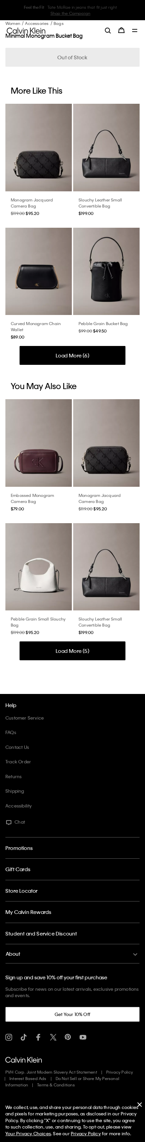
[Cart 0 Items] (121, 30)
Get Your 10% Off (72, 1014)
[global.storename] (26, 30)
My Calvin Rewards (28, 912)
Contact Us (17, 747)
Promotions (19, 848)
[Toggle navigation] (135, 31)
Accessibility (18, 805)
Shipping (14, 791)
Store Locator (21, 890)
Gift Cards (17, 869)
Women (60, 13)
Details (88, 13)
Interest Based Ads (28, 1078)
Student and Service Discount (41, 933)
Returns (13, 776)
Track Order (18, 761)
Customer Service (24, 718)
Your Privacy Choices (28, 1133)
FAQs (10, 732)
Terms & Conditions (56, 1084)
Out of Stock (72, 57)
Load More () (72, 355)
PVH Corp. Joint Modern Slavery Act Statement (51, 1072)
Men (74, 13)
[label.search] (108, 30)
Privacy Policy (119, 1072)
